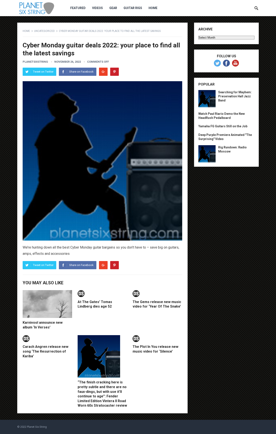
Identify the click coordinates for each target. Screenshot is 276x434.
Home (153, 8)
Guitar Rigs (133, 8)
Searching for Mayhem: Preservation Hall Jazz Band (235, 96)
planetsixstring (35, 61)
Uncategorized (44, 31)
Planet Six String (37, 426)
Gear (113, 8)
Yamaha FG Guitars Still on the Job (222, 126)
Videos (97, 8)
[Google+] (103, 72)
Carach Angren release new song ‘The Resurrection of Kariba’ (45, 351)
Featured (78, 8)
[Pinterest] (114, 72)
